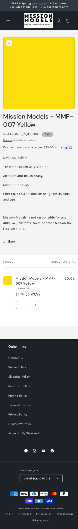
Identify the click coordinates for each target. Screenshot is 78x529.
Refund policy (24, 513)
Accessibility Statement (23, 433)
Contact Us (15, 358)
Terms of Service (19, 405)
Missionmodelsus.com (37, 508)
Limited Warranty (19, 424)
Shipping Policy (19, 376)
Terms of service (64, 513)
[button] (8, 20)
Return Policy (17, 367)
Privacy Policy (17, 414)
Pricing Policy (17, 396)
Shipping (7, 140)
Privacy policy (44, 513)
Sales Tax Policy (19, 386)
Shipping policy (41, 520)
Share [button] (11, 241)
